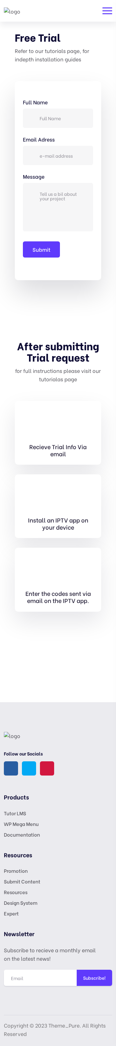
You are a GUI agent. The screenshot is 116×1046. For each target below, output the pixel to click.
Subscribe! (94, 977)
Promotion (16, 870)
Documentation (22, 834)
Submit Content (22, 881)
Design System (20, 902)
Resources (15, 891)
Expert (11, 913)
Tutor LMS (15, 813)
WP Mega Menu (21, 823)
